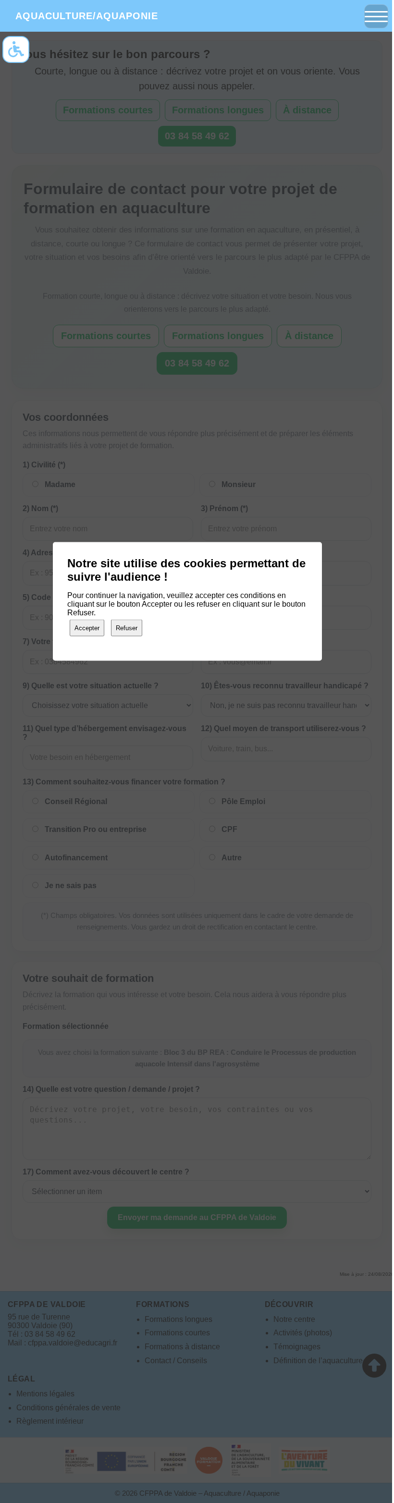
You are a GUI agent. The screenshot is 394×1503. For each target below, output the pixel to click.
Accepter (86, 627)
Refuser (126, 627)
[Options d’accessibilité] (15, 49)
